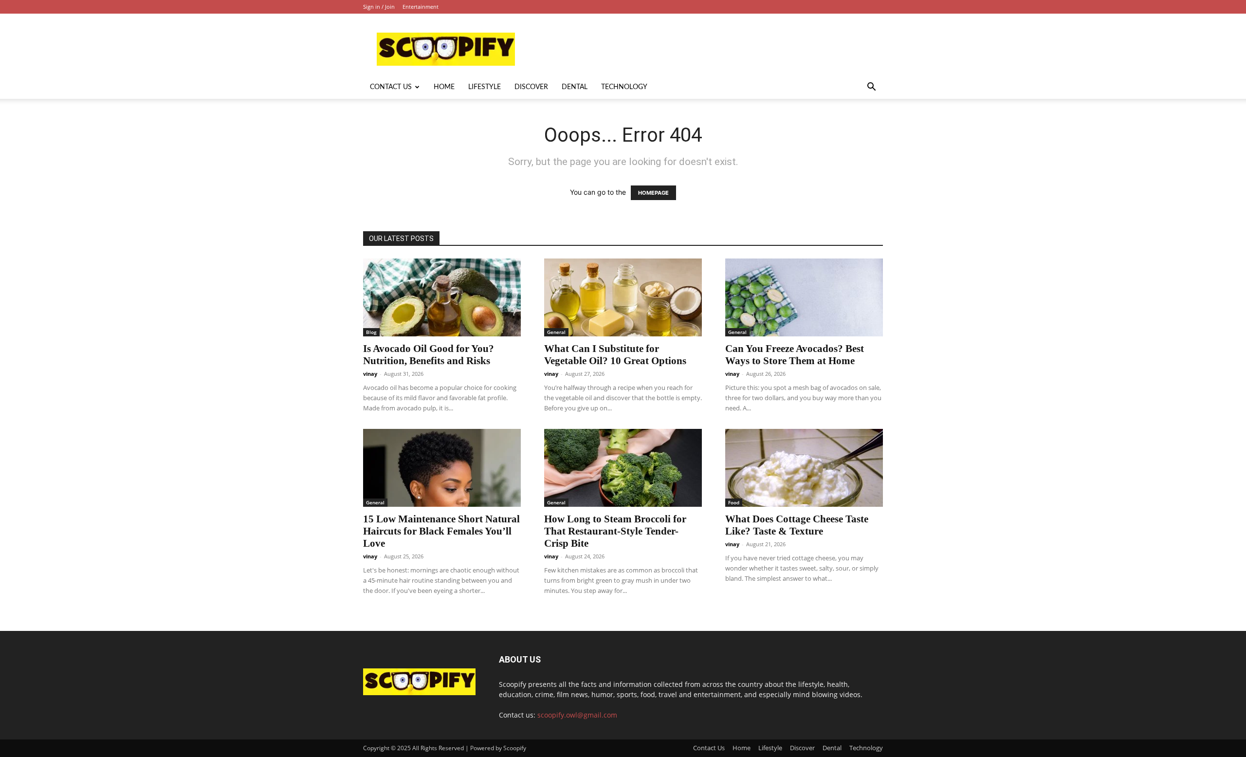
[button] (871, 87)
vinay (370, 373)
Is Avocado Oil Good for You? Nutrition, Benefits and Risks (428, 355)
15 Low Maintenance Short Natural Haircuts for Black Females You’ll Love (441, 531)
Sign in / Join (379, 6)
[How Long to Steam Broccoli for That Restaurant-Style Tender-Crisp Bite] (623, 468)
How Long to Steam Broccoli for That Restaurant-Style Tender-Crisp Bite (615, 531)
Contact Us (391, 87)
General (556, 332)
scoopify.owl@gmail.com (577, 715)
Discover (531, 87)
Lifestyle (484, 87)
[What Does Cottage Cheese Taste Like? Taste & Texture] (804, 468)
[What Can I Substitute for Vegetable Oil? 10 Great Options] (623, 297)
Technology (624, 87)
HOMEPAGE (653, 192)
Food (733, 502)
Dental (574, 87)
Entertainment (421, 6)
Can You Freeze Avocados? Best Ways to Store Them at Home (794, 355)
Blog (371, 332)
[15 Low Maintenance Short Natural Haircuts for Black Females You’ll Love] (442, 468)
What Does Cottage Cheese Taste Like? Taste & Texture (796, 525)
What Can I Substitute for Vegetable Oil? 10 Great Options (615, 355)
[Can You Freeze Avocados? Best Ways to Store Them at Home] (804, 297)
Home (444, 87)
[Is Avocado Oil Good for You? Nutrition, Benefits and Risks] (442, 297)
